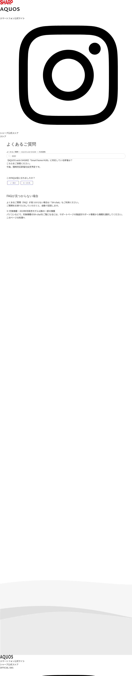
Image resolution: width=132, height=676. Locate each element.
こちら (10, 163)
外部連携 (42, 152)
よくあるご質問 (12, 152)
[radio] (13, 183)
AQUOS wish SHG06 (28, 152)
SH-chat (55, 202)
